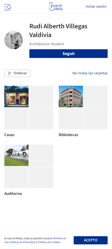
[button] (17, 73)
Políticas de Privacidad (22, 242)
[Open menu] (7, 6)
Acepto (90, 240)
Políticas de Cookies (49, 242)
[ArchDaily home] (56, 6)
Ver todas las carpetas (90, 73)
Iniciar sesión (96, 6)
